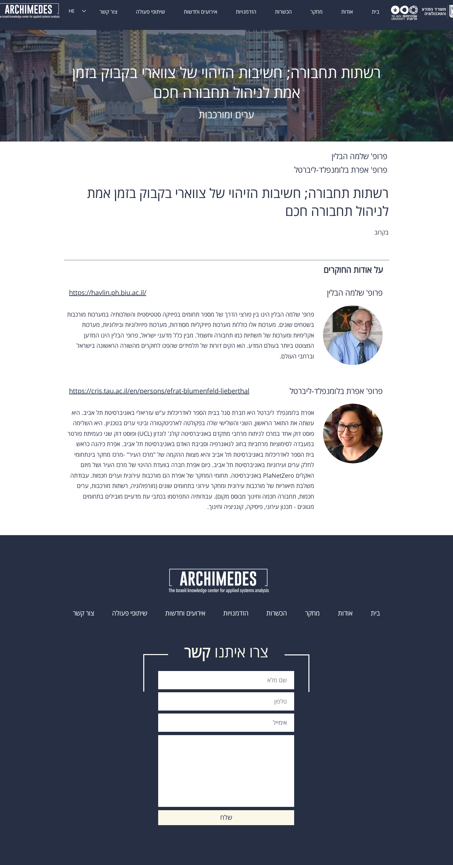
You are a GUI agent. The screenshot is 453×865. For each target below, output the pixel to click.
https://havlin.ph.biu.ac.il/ (107, 292)
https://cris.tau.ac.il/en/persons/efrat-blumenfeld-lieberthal (159, 390)
